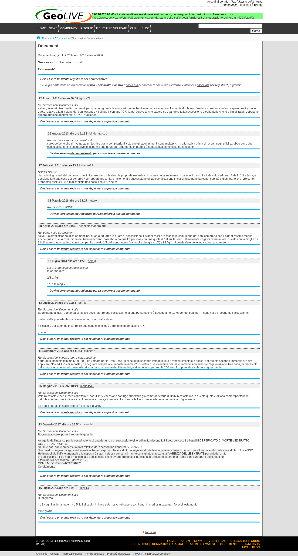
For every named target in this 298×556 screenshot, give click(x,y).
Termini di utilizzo (94, 553)
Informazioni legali (72, 553)
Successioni (63, 38)
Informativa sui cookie (157, 553)
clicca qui (132, 85)
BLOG (145, 28)
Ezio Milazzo (61, 540)
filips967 (89, 351)
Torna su (150, 532)
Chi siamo (41, 553)
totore (93, 200)
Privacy (137, 553)
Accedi (211, 1)
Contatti (54, 553)
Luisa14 (84, 488)
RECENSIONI (139, 544)
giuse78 (85, 98)
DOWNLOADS (250, 544)
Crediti (40, 544)
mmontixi (87, 424)
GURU (134, 28)
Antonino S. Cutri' (80, 540)
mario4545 (87, 386)
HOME (41, 28)
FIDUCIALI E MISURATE (111, 28)
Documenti (48, 38)
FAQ (223, 541)
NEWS (53, 28)
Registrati (245, 5)
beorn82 (87, 165)
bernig (92, 261)
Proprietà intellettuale (118, 553)
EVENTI (212, 541)
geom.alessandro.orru (93, 226)
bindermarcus (98, 133)
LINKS (244, 547)
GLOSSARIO (238, 541)
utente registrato (72, 121)
